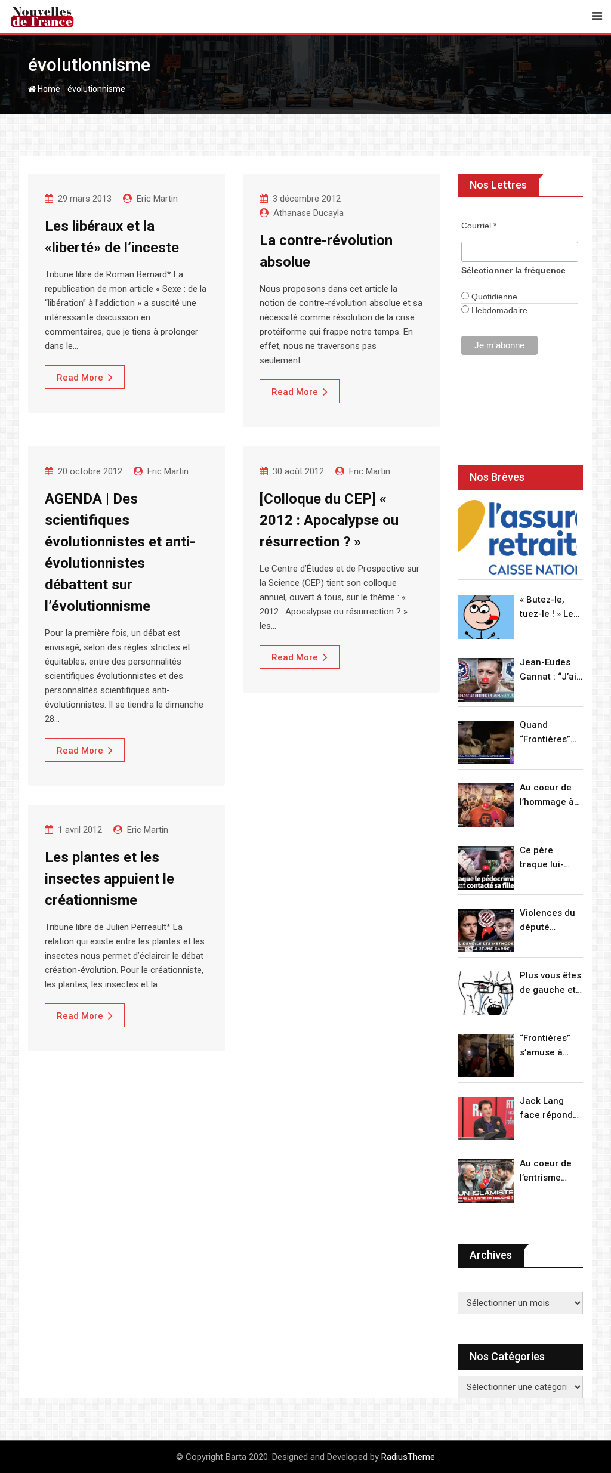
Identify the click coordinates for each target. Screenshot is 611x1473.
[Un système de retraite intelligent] (517, 537)
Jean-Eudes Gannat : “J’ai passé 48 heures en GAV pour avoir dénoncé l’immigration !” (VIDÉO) (551, 670)
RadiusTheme (408, 1457)
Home (48, 89)
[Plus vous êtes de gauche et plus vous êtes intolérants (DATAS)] (486, 993)
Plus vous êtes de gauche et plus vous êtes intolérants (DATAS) (550, 983)
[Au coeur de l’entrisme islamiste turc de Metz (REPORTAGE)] (486, 1181)
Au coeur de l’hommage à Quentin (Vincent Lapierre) (547, 795)
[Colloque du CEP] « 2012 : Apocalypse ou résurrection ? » (329, 520)
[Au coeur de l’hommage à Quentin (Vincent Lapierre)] (486, 805)
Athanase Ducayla (308, 213)
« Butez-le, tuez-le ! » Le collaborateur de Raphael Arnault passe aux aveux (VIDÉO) (549, 607)
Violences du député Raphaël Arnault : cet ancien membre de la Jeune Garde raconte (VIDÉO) (549, 920)
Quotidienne (493, 296)
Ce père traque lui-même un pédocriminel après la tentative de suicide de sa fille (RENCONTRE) (549, 858)
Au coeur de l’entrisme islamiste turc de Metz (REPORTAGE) (549, 1171)
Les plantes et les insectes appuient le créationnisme (109, 879)
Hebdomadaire (498, 310)
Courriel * (478, 225)
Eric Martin (157, 198)
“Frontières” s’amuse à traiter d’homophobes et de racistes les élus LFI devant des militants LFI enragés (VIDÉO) (551, 1046)
